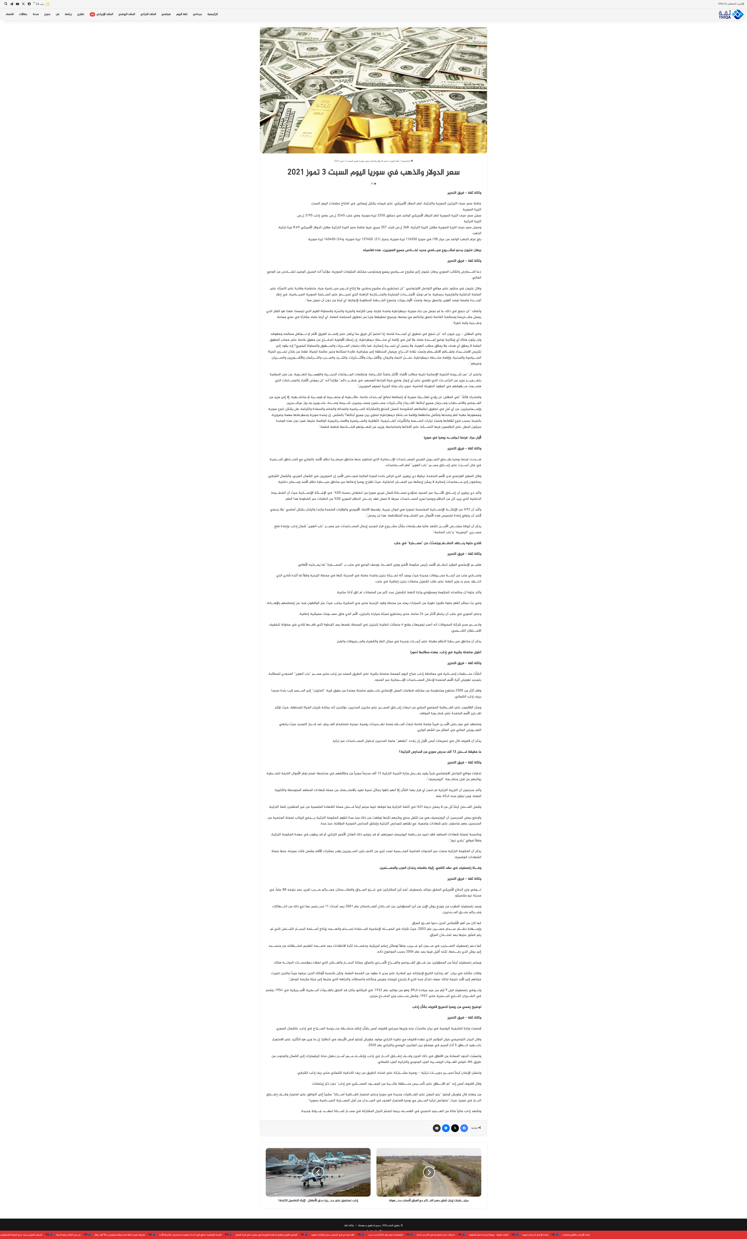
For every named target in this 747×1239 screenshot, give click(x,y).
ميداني (197, 14)
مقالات (23, 14)
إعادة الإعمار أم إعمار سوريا (425, 1235)
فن (57, 14)
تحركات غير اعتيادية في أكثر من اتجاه (326, 1235)
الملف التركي (148, 14)
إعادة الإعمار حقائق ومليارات (466, 1235)
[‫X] (455, 1128)
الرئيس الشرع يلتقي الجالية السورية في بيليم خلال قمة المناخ (156, 1235)
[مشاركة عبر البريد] (437, 1128)
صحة (36, 14)
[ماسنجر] (446, 1128)
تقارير (80, 14)
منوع (47, 14)
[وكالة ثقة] (731, 14)
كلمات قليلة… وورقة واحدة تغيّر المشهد (378, 1235)
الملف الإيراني (102, 14)
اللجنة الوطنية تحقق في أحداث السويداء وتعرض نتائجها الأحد (80, 1235)
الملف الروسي (126, 14)
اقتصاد (10, 14)
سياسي (166, 14)
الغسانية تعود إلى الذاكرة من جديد (275, 1235)
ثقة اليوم (182, 14)
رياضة (68, 14)
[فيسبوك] (464, 1128)
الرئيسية (212, 14)
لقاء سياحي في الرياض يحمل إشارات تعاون (222, 1235)
